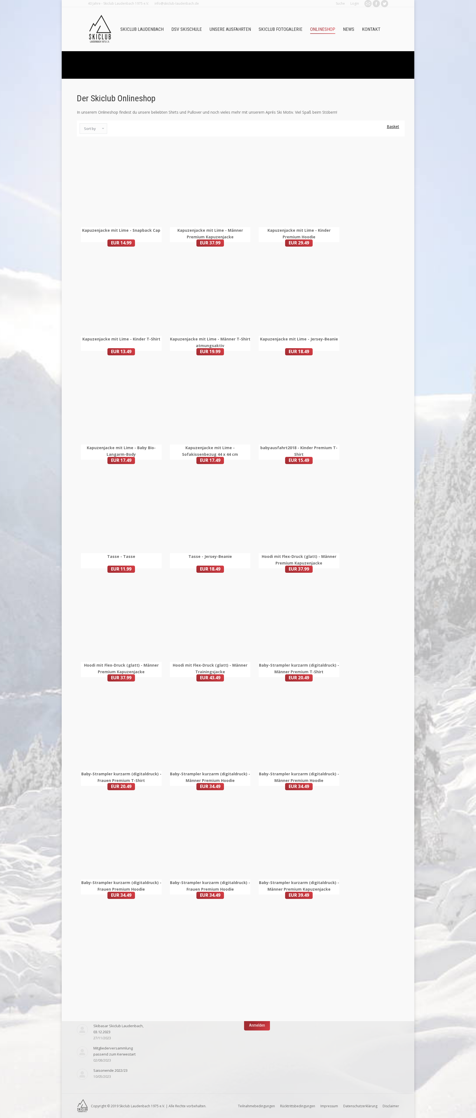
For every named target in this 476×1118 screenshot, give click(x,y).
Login (354, 3)
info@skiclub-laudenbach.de (177, 3)
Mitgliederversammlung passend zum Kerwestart (114, 1051)
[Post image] (82, 1029)
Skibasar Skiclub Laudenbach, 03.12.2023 (118, 1028)
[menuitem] (142, 29)
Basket (393, 126)
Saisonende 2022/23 (110, 1070)
